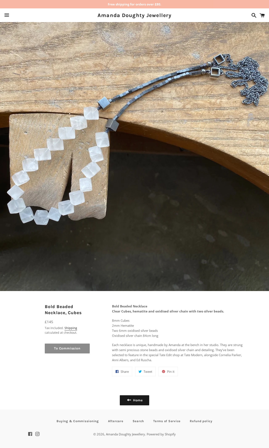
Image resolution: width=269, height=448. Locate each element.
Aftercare (115, 421)
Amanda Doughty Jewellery (134, 15)
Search (138, 421)
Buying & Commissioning (78, 421)
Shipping (71, 328)
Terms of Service (167, 421)
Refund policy (201, 421)
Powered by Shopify (161, 434)
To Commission (67, 348)
